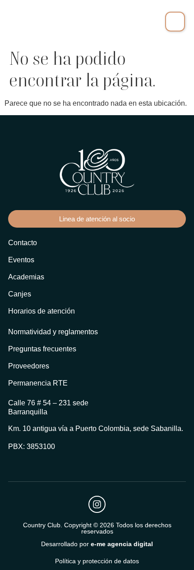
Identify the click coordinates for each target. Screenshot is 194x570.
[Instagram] (97, 504)
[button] (175, 21)
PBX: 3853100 (31, 446)
